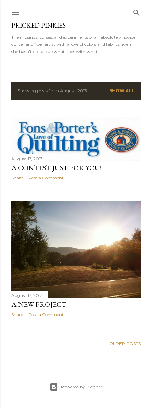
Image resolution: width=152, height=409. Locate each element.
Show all (121, 90)
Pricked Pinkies (38, 25)
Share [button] (17, 178)
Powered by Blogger (82, 386)
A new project (38, 304)
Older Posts (125, 343)
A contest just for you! (56, 167)
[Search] (136, 11)
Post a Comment (46, 178)
